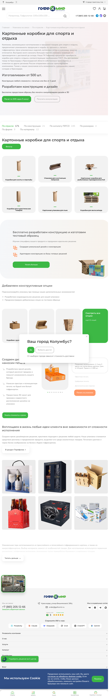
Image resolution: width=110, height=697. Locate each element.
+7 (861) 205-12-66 (85, 16)
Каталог (33, 695)
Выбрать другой (45, 350)
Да (31, 350)
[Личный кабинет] (99, 8)
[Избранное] (94, 9)
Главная (12, 695)
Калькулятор (75, 695)
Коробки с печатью (96, 695)
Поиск (54, 695)
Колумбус (10, 2)
